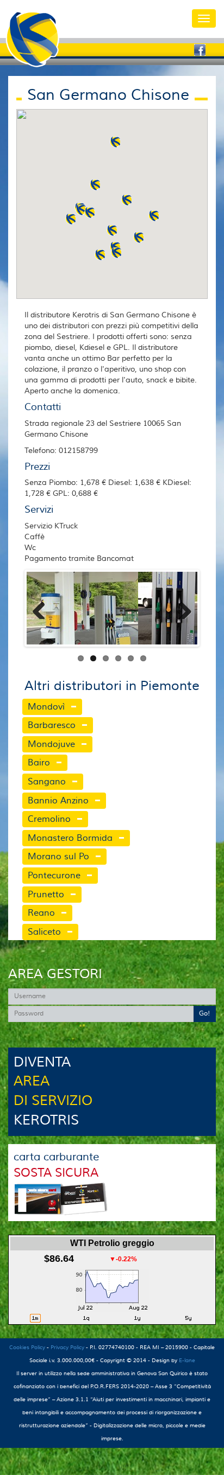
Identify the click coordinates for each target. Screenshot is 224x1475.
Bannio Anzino (58, 800)
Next (181, 608)
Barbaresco (52, 725)
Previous (43, 608)
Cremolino (49, 819)
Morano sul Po (58, 856)
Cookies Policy (27, 1347)
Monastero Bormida (70, 838)
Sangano (47, 781)
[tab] (87, 707)
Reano (41, 913)
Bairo (39, 762)
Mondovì (46, 706)
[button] (95, 185)
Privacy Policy (67, 1347)
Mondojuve (51, 744)
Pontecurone (54, 875)
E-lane (187, 1360)
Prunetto (46, 894)
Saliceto (44, 932)
